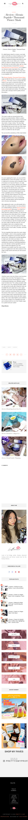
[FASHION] (14, 649)
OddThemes (23, 816)
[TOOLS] (14, 672)
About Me (12, 783)
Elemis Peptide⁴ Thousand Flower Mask (14, 77)
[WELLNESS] (14, 638)
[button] (5, 3)
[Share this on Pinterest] (14, 354)
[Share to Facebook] (7, 354)
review (9, 347)
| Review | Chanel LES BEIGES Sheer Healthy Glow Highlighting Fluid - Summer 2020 (16, 621)
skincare (15, 347)
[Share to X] (10, 354)
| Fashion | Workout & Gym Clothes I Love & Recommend (15, 587)
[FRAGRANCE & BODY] (14, 660)
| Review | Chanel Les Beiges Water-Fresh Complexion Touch (16, 595)
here (18, 209)
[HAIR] (14, 683)
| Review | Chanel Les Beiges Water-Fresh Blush (15, 612)
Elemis (14, 12)
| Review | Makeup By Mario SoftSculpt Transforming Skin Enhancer (15, 604)
